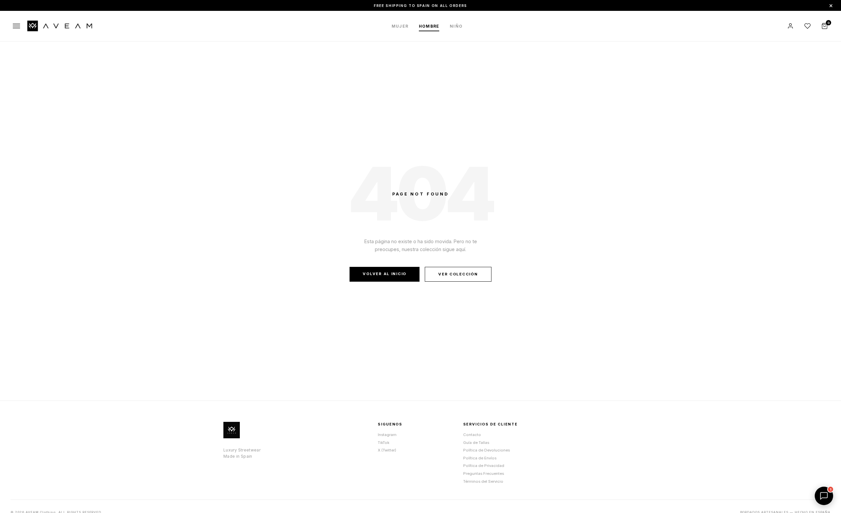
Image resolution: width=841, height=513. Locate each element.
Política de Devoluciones (486, 450)
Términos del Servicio (483, 481)
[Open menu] (16, 26)
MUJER (400, 26)
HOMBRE (429, 26)
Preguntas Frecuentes (483, 473)
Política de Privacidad (483, 465)
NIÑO (456, 26)
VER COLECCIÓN (458, 274)
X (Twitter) (387, 450)
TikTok (383, 442)
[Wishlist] (807, 26)
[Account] (790, 26)
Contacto (472, 434)
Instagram (387, 434)
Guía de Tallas (476, 442)
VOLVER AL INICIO (384, 273)
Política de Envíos (479, 458)
